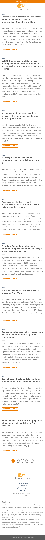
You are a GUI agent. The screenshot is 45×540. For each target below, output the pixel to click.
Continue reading (10, 49)
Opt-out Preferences (22, 487)
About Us (22, 490)
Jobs (17, 1)
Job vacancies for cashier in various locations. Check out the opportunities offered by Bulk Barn (20, 116)
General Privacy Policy (22, 485)
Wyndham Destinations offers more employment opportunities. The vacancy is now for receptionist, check (22, 248)
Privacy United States (22, 488)
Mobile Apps (24, 1)
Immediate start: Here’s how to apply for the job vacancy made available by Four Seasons (22, 423)
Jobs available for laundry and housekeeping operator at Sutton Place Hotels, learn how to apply (20, 204)
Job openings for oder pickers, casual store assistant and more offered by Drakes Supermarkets (22, 334)
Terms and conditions (22, 483)
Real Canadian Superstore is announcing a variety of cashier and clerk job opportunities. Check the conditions (22, 19)
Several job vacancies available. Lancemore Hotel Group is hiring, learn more (20, 160)
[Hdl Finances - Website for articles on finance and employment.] (22, 7)
